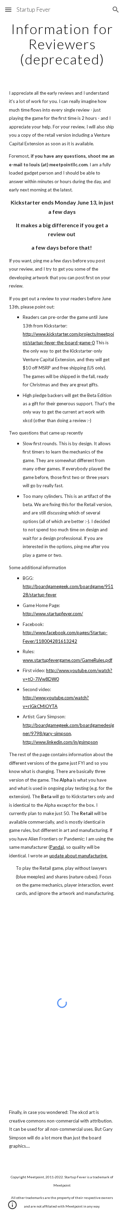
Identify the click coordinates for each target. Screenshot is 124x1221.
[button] (8, 9)
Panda (56, 847)
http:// (29, 725)
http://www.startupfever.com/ (53, 613)
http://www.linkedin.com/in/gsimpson (60, 742)
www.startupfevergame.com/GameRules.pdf (67, 660)
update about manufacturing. (78, 855)
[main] (62, 44)
